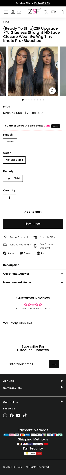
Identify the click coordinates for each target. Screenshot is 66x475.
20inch (10, 141)
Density (8, 171)
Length (8, 134)
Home (6, 21)
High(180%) (13, 178)
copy (55, 126)
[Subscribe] (54, 364)
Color (7, 153)
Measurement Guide (17, 282)
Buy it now (33, 223)
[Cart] (61, 12)
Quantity (9, 190)
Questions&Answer (16, 274)
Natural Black (14, 160)
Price (6, 106)
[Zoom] (52, 90)
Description (11, 265)
